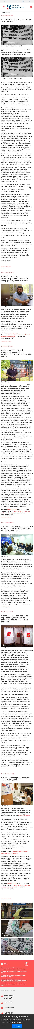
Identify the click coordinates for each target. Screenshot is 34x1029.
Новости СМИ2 (5, 267)
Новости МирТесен (6, 266)
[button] (31, 7)
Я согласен (17, 1026)
